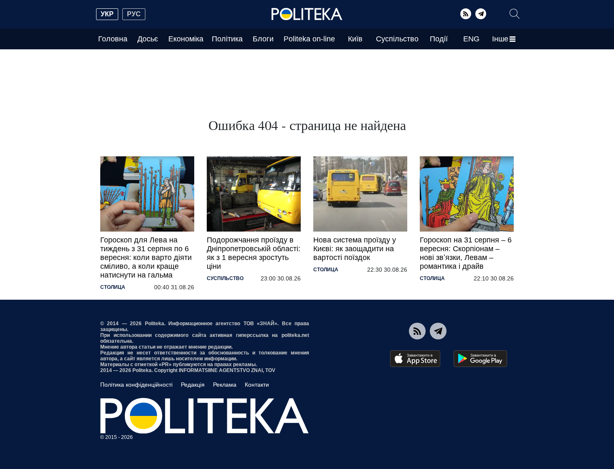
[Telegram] (480, 13)
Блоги (263, 39)
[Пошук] (514, 13)
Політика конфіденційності (136, 384)
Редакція (193, 384)
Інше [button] (500, 39)
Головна (112, 39)
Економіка (185, 39)
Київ (355, 39)
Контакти (257, 384)
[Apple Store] (415, 358)
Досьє (147, 39)
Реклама (224, 384)
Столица (112, 287)
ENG (471, 39)
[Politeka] (307, 14)
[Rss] (465, 13)
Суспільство (397, 39)
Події (439, 39)
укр (107, 14)
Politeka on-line (309, 39)
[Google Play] (480, 358)
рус (134, 14)
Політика (227, 39)
